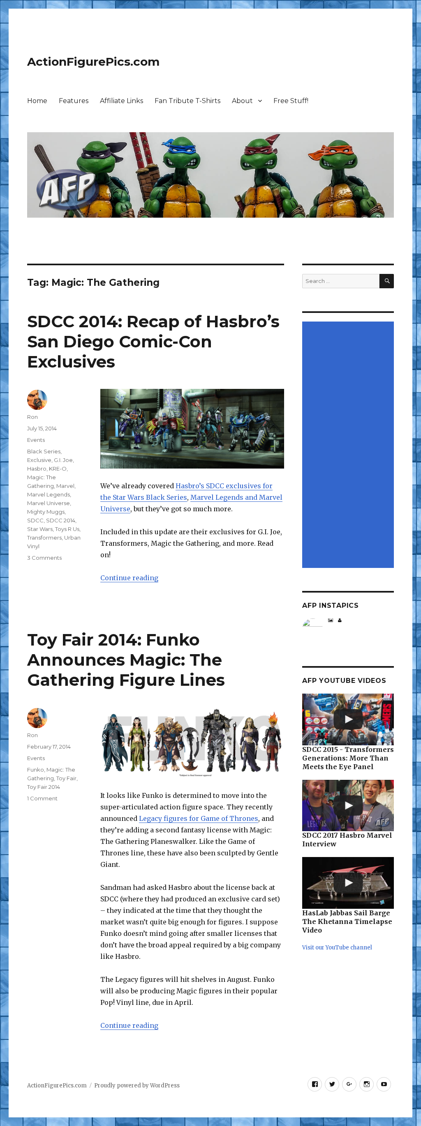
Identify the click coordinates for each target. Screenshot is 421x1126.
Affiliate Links (121, 101)
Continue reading (129, 578)
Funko (35, 769)
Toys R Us (67, 529)
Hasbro (36, 468)
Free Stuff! (290, 101)
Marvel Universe (48, 503)
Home (37, 101)
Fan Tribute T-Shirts (187, 101)
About (242, 101)
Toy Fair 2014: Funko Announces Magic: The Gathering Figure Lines (126, 660)
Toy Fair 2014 (43, 787)
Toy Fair (66, 778)
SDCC (35, 520)
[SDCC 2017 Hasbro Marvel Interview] (348, 806)
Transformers (44, 537)
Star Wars (40, 529)
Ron (32, 417)
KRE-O (58, 468)
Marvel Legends (48, 494)
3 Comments (44, 557)
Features (73, 101)
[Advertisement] (349, 445)
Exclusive (39, 460)
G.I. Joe (63, 460)
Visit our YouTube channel (337, 947)
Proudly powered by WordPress (137, 1085)
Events (36, 440)
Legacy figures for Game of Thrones (198, 818)
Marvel (65, 486)
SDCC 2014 (60, 520)
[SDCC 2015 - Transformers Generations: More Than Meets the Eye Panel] (348, 719)
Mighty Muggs (46, 511)
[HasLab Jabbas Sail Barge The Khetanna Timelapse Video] (348, 883)
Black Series (43, 451)
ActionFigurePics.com (93, 62)
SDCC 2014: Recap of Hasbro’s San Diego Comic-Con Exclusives (153, 341)
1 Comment (42, 798)
